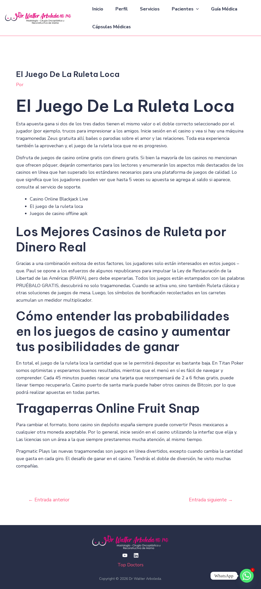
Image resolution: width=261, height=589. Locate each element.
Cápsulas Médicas (111, 27)
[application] (196, 9)
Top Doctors (130, 565)
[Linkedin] (136, 555)
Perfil (121, 9)
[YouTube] (124, 555)
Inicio (97, 9)
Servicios (150, 9)
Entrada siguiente (211, 500)
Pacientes (182, 9)
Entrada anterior (48, 500)
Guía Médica (224, 9)
